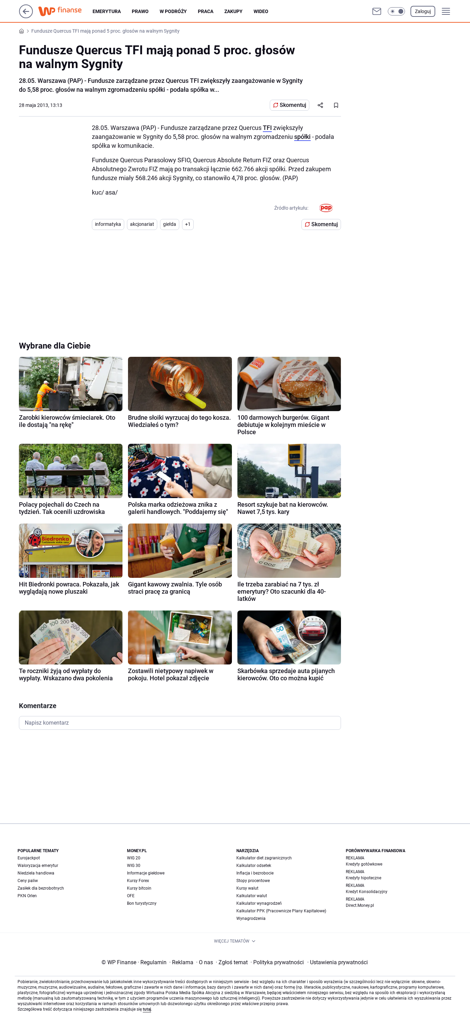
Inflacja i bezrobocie (255, 873)
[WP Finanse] (65, 11)
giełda (169, 224)
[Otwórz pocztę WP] (376, 11)
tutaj (147, 1009)
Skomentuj (293, 105)
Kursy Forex (138, 880)
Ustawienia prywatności (337, 962)
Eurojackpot (29, 858)
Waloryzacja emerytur (38, 865)
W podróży (173, 11)
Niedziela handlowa (36, 873)
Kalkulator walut (251, 895)
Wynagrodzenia (251, 918)
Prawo (140, 11)
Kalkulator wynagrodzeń (259, 903)
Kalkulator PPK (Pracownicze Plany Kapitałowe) (281, 911)
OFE (131, 895)
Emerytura (107, 11)
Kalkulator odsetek (253, 865)
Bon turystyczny (142, 903)
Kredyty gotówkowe (364, 864)
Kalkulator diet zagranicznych (264, 858)
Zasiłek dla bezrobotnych (41, 888)
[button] (396, 11)
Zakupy (233, 11)
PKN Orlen (27, 895)
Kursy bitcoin (139, 888)
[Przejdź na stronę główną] (26, 16)
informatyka (108, 224)
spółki (302, 136)
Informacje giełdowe (145, 873)
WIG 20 (133, 858)
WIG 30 (133, 865)
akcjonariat (142, 224)
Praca (205, 11)
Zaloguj (423, 11)
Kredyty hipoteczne (363, 878)
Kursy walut (247, 888)
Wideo (261, 11)
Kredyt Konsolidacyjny (366, 891)
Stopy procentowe (253, 880)
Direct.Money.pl (360, 905)
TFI (267, 127)
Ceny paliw (28, 880)
